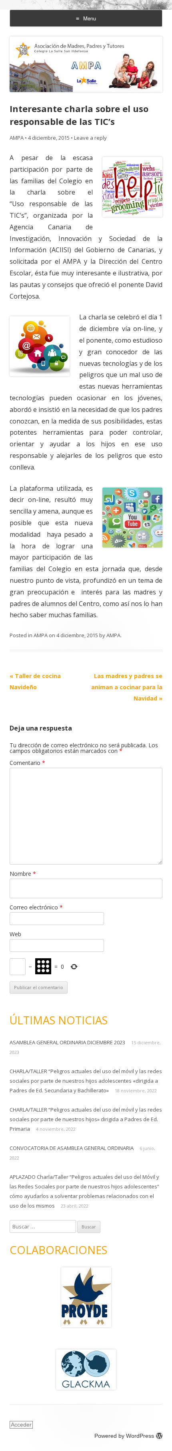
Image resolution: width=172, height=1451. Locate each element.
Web (15, 934)
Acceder (21, 1424)
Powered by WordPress (124, 1436)
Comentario (27, 763)
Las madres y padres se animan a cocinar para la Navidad (126, 687)
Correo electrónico (36, 907)
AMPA (17, 137)
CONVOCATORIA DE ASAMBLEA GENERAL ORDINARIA (72, 1148)
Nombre (23, 873)
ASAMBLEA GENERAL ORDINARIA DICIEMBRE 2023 (67, 1042)
